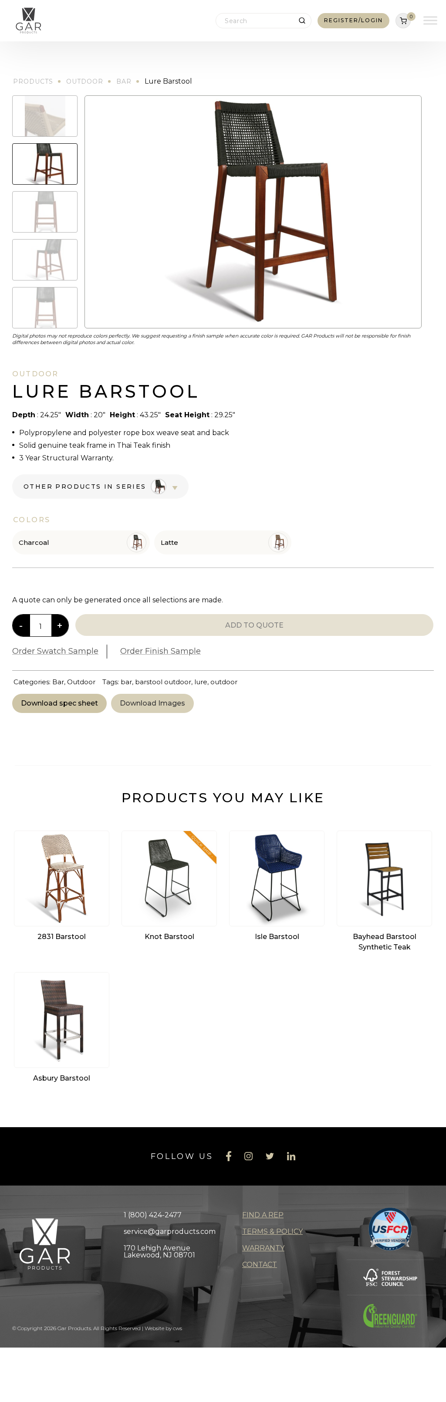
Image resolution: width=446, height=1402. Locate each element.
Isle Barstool (277, 936)
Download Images (152, 703)
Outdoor (84, 81)
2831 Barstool (61, 936)
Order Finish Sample (160, 651)
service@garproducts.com (170, 1231)
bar (126, 682)
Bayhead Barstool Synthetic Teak (384, 941)
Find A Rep (263, 1215)
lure (200, 682)
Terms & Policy (272, 1231)
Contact (259, 1264)
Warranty (263, 1248)
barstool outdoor (163, 682)
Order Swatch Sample (55, 651)
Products (33, 81)
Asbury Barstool (61, 1078)
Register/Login (353, 20)
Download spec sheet (59, 703)
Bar (124, 81)
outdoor (223, 682)
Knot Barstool (169, 936)
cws (177, 1328)
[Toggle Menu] (430, 20)
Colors (31, 520)
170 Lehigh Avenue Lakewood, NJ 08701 (159, 1251)
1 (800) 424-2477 (153, 1215)
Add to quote (254, 625)
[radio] (81, 542)
